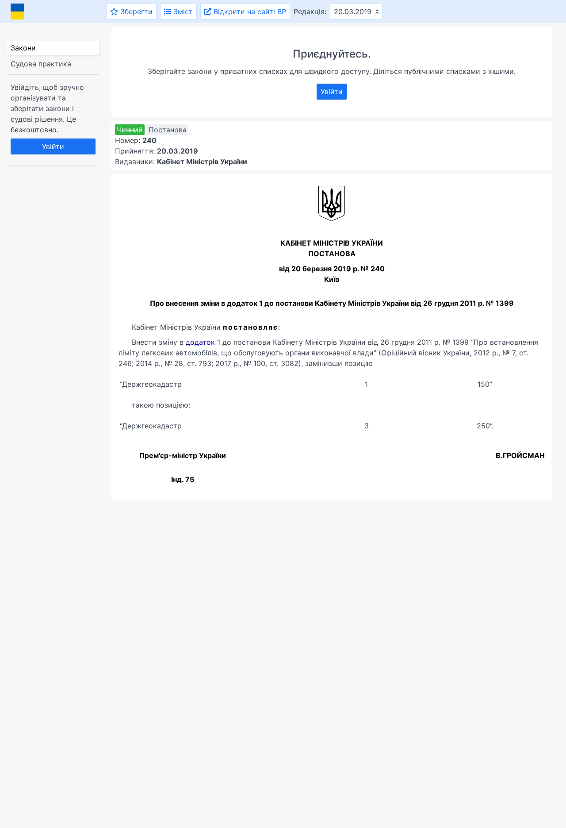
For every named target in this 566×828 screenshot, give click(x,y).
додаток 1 (203, 342)
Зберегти (135, 11)
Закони (23, 47)
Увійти (53, 146)
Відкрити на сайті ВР (248, 11)
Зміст (182, 11)
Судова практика (41, 63)
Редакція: (310, 11)
